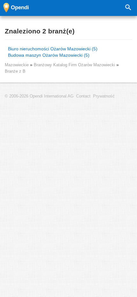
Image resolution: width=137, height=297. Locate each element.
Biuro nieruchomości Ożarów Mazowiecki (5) (52, 48)
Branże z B (15, 71)
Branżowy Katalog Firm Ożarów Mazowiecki (75, 64)
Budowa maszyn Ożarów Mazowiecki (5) (49, 55)
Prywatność (104, 96)
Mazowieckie (17, 64)
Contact (83, 96)
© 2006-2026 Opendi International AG (39, 96)
